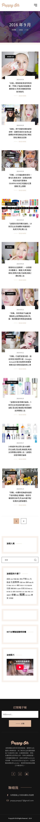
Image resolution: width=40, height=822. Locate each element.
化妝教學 (15, 581)
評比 (28, 579)
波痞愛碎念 (10, 155)
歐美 (24, 582)
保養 (13, 594)
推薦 (22, 594)
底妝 (8, 579)
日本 (32, 591)
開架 (15, 588)
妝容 (29, 595)
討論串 (19, 588)
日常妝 (11, 598)
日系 (23, 591)
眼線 (29, 588)
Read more (22, 96)
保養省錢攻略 (11, 473)
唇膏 (12, 588)
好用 (23, 588)
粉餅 (26, 595)
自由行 (9, 595)
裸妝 (29, 591)
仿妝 (14, 579)
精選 (9, 585)
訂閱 (22, 723)
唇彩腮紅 (9, 247)
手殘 (25, 585)
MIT (15, 585)
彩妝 (21, 582)
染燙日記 (9, 109)
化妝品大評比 (11, 204)
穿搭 (21, 579)
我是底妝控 (10, 336)
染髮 (11, 579)
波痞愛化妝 (10, 56)
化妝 (8, 588)
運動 (30, 582)
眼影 (18, 585)
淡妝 (12, 585)
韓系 (17, 595)
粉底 (20, 591)
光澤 (17, 591)
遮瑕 (14, 591)
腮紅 (18, 579)
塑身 (26, 591)
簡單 (27, 582)
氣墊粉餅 (29, 585)
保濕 (26, 588)
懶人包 (10, 591)
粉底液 (22, 585)
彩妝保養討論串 (11, 382)
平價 (25, 578)
